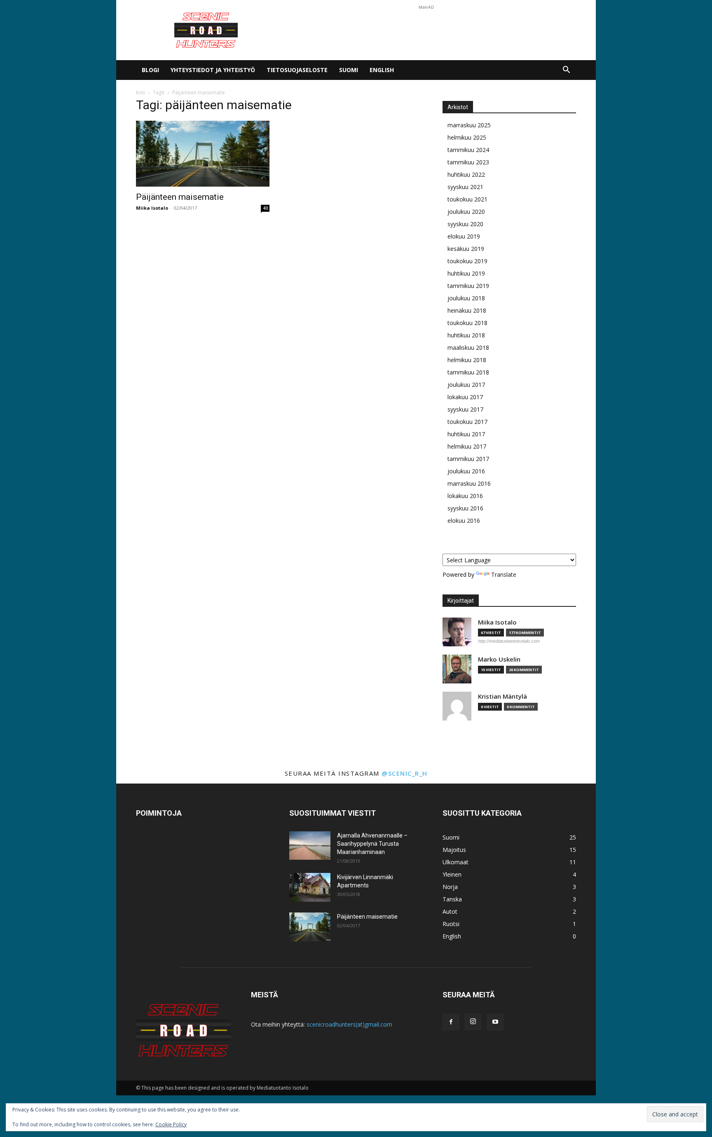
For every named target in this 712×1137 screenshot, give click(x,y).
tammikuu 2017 (468, 459)
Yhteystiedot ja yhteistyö (213, 70)
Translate (503, 574)
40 (265, 208)
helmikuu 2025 (466, 137)
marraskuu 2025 (469, 125)
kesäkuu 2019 (465, 249)
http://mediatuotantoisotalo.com (509, 641)
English (382, 70)
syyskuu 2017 (465, 409)
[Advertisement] (426, 30)
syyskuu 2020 (465, 224)
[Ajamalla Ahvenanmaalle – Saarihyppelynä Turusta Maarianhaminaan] (309, 845)
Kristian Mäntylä (502, 696)
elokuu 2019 (463, 236)
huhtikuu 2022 (466, 174)
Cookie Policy (171, 1124)
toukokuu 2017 (467, 422)
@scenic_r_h (405, 773)
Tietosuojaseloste (297, 70)
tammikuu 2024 (468, 150)
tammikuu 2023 (468, 162)
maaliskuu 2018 (468, 347)
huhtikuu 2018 (466, 335)
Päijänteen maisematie (180, 197)
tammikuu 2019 (468, 286)
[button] (566, 71)
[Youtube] (495, 1022)
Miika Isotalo (152, 208)
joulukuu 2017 (466, 384)
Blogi (150, 70)
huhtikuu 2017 (466, 434)
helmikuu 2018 (466, 360)
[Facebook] (451, 1022)
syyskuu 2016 (465, 508)
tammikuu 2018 (468, 372)
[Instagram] (473, 1021)
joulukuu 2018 (466, 298)
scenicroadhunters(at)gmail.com (349, 1024)
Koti (140, 92)
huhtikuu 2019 (466, 273)
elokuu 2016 (463, 520)
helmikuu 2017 (466, 446)
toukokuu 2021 (467, 199)
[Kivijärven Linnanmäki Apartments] (309, 887)
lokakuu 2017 (465, 397)
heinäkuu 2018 (466, 310)
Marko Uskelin (499, 659)
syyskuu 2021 (465, 187)
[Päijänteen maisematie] (202, 154)
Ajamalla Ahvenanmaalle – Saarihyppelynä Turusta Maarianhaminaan (372, 843)
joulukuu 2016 (466, 471)
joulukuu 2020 (466, 211)
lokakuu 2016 (465, 496)
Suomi (348, 70)
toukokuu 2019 (467, 261)
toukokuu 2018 (467, 323)
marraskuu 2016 (469, 483)
